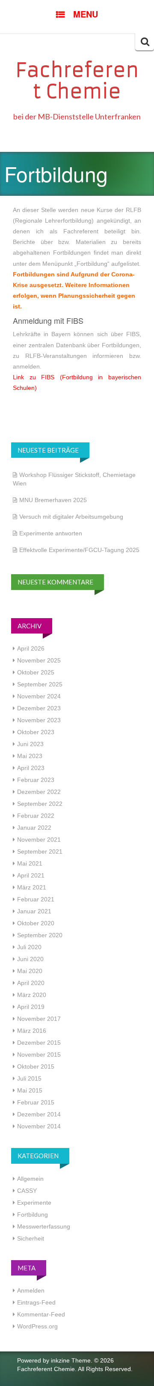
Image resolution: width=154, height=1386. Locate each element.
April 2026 (30, 648)
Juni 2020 (30, 959)
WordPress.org (37, 1326)
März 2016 (31, 1030)
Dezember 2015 (39, 1042)
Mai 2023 (29, 756)
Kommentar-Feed (41, 1314)
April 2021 (30, 875)
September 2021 (39, 851)
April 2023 (30, 767)
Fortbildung (32, 1214)
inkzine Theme (71, 1360)
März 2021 (31, 887)
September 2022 (39, 803)
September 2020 (39, 935)
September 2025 (39, 684)
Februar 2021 (35, 899)
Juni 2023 (30, 744)
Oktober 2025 (35, 672)
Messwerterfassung (43, 1226)
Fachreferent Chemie (77, 80)
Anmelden (30, 1290)
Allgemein (30, 1178)
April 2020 (30, 982)
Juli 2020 (29, 947)
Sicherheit (30, 1238)
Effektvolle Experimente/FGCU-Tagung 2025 (79, 549)
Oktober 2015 (35, 1066)
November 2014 (39, 1126)
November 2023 (39, 720)
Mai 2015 (29, 1090)
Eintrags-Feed (36, 1302)
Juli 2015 (29, 1078)
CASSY (27, 1190)
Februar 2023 (35, 779)
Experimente (34, 1202)
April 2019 (30, 1006)
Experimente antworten (50, 533)
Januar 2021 (34, 911)
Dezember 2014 (39, 1114)
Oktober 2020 (35, 923)
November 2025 (39, 660)
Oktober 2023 (35, 732)
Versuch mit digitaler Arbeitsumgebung (71, 516)
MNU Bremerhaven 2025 (53, 500)
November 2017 (39, 1018)
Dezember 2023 (39, 708)
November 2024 (39, 696)
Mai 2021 (29, 863)
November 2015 (39, 1054)
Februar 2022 (35, 815)
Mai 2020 (29, 971)
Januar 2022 (34, 827)
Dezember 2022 (39, 791)
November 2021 (39, 839)
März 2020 (31, 994)
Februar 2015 (35, 1102)
